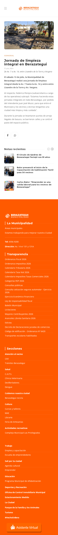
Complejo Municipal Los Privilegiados (22, 432)
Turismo (9, 512)
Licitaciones (10, 309)
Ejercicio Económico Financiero (19, 296)
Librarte (8, 417)
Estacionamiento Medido (17, 497)
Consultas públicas (14, 285)
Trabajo (8, 445)
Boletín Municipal (13, 305)
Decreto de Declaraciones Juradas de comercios (27, 327)
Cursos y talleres (13, 408)
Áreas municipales (13, 228)
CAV (7, 358)
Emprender (10, 470)
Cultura (8, 404)
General (9, 56)
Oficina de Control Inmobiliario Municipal (25, 492)
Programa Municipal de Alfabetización (23, 481)
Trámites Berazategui (15, 363)
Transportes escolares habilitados (21, 335)
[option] (29, 172)
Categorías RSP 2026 (14, 281)
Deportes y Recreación (16, 487)
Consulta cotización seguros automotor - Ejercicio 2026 (28, 291)
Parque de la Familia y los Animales (22, 507)
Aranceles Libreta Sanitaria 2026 (20, 318)
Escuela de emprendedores (18, 454)
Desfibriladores (12, 382)
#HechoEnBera (12, 517)
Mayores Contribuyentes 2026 (19, 314)
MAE (7, 413)
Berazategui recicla (14, 398)
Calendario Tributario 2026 (17, 268)
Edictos (8, 322)
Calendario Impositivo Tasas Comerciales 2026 (27, 276)
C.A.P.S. (8, 374)
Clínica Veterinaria (13, 378)
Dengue (8, 387)
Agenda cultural (12, 465)
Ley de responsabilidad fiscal (18, 301)
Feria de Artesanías (14, 421)
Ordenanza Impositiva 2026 (18, 263)
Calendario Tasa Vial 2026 (17, 272)
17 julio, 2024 (9, 68)
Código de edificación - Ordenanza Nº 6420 (25, 331)
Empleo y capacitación (15, 450)
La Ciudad (9, 502)
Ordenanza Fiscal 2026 (15, 259)
